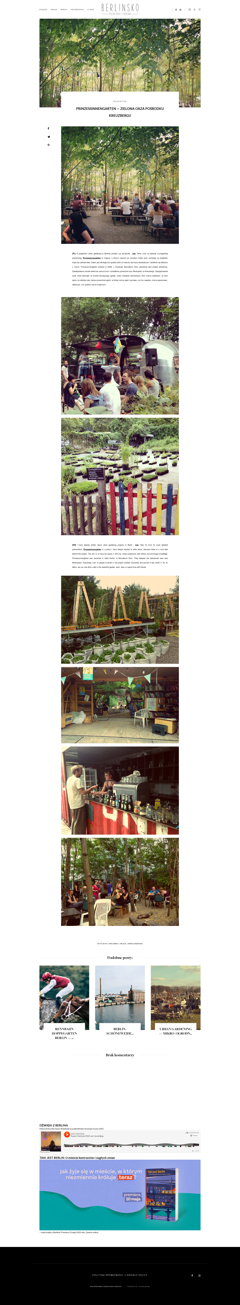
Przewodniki (77, 9)
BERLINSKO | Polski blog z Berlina (108, 1286)
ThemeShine (144, 1286)
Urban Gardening (135, 944)
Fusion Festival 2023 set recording (63, 1154)
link (134, 253)
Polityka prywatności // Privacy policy (120, 1275)
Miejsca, (123, 944)
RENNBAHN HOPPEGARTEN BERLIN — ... (64, 1034)
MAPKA (54, 9)
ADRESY (64, 9)
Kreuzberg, (114, 944)
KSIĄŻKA (43, 9)
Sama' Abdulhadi (44, 1154)
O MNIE (90, 9)
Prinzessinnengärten (92, 258)
